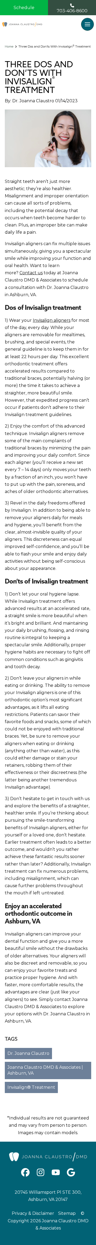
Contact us (31, 272)
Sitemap (67, 1213)
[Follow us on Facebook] (25, 1172)
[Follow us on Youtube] (55, 1172)
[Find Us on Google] (71, 1172)
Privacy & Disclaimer (33, 1213)
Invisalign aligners (51, 320)
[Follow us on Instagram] (40, 1172)
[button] (87, 24)
